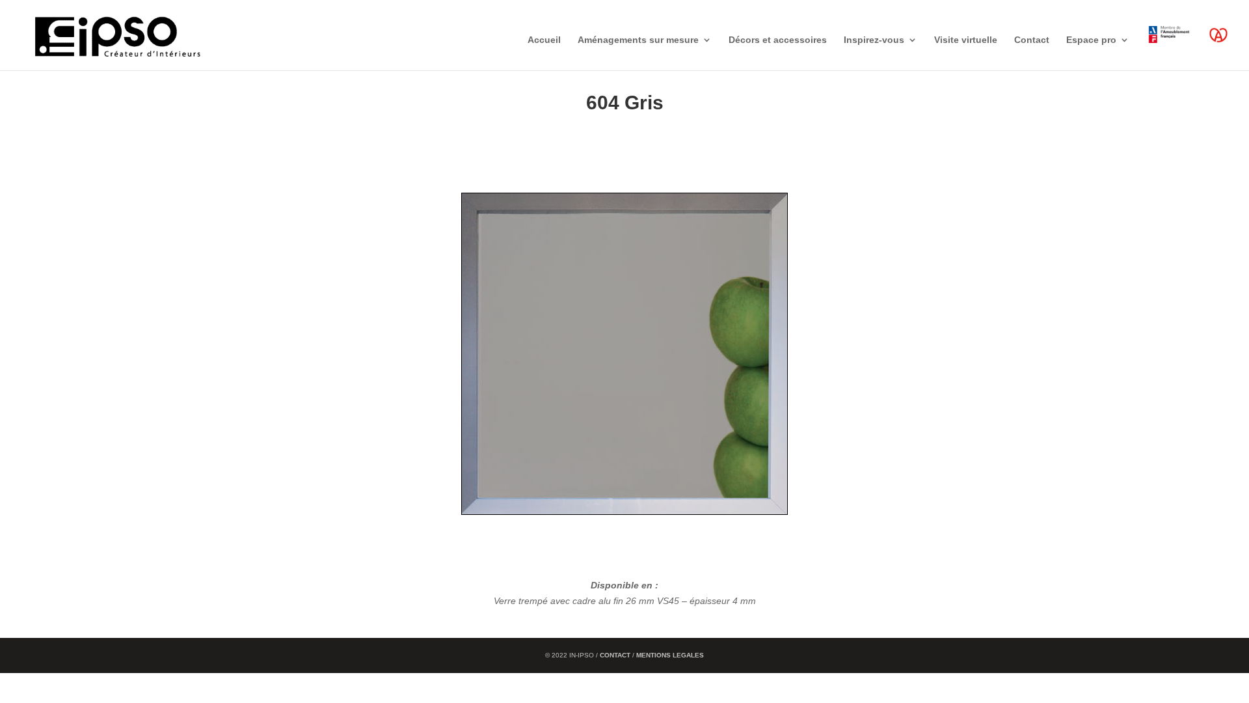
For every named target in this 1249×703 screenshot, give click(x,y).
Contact (1031, 40)
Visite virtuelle (965, 40)
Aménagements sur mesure (638, 40)
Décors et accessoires (778, 40)
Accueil (544, 40)
